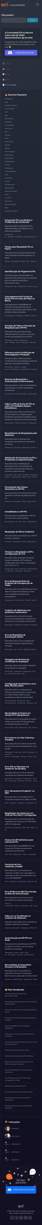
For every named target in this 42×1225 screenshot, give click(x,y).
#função (27, 316)
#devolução (9, 475)
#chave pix (8, 201)
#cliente (7, 165)
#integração (9, 99)
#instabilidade (32, 522)
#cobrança (8, 128)
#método (24, 757)
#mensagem (15, 757)
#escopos (8, 979)
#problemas (9, 779)
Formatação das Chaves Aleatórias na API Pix (16, 488)
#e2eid (24, 477)
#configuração (10, 185)
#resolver (30, 881)
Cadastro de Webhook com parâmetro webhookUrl (18, 611)
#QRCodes (17, 447)
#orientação (13, 781)
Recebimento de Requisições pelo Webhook (21, 434)
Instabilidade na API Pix (16, 511)
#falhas (17, 906)
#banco (33, 316)
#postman (27, 571)
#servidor (11, 571)
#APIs (7, 138)
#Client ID (17, 367)
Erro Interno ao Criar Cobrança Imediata (19, 738)
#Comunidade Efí (10, 171)
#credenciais (34, 369)
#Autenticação (19, 600)
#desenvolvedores (11, 105)
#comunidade (9, 109)
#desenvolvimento (11, 191)
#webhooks (25, 447)
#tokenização (27, 779)
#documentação (10, 204)
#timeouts (22, 569)
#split (33, 827)
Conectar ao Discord (23, 1190)
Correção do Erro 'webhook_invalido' (14, 865)
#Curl (35, 757)
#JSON (20, 475)
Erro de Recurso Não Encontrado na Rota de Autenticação (20, 892)
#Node (16, 952)
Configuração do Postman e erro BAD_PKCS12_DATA (20, 684)
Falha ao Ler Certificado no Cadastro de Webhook (18, 917)
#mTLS (7, 194)
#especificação (18, 979)
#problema (8, 178)
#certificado (9, 142)
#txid (6, 208)
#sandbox (21, 781)
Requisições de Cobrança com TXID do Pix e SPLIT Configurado (20, 814)
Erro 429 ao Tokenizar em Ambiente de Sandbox (17, 767)
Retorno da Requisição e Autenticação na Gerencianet (19, 380)
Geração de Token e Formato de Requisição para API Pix (20, 326)
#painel (22, 261)
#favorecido (32, 501)
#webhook (8, 122)
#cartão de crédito (11, 211)
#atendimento (9, 161)
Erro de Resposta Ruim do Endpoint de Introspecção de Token (19, 583)
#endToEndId (36, 477)
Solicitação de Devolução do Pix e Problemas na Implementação (21, 458)
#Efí (6, 112)
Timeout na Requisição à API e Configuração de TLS (19, 553)
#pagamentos (9, 188)
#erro (7, 132)
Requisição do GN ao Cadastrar (19, 531)
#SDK (6, 175)
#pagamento (9, 119)
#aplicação (34, 625)
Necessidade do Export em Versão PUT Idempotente (18, 714)
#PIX (6, 115)
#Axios (22, 952)
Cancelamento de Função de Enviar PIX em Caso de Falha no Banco (20, 298)
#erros (20, 649)
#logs (24, 542)
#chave (30, 286)
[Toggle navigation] (37, 4)
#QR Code (8, 198)
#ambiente (25, 369)
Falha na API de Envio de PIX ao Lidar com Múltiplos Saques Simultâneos (20, 406)
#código (12, 342)
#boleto (7, 145)
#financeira (36, 728)
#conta (7, 181)
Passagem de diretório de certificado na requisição (17, 660)
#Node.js (11, 237)
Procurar (32, 20)
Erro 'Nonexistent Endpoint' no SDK (20, 792)
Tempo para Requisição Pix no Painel (19, 247)
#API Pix (7, 148)
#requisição (15, 261)
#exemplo (26, 475)
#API (6, 102)
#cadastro (8, 542)
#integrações (9, 125)
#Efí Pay (7, 135)
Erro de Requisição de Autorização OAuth (15, 636)
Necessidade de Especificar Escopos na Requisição (18, 966)
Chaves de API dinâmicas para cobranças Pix (19, 841)
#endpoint (21, 803)
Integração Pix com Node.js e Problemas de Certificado (18, 221)
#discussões (9, 155)
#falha (32, 928)
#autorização (32, 394)
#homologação (10, 152)
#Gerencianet (9, 158)
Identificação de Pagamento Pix (20, 271)
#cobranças (9, 168)
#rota (30, 757)
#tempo (7, 261)
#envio (24, 501)
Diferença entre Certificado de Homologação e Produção (19, 353)
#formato (33, 342)
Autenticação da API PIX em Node (18, 939)
